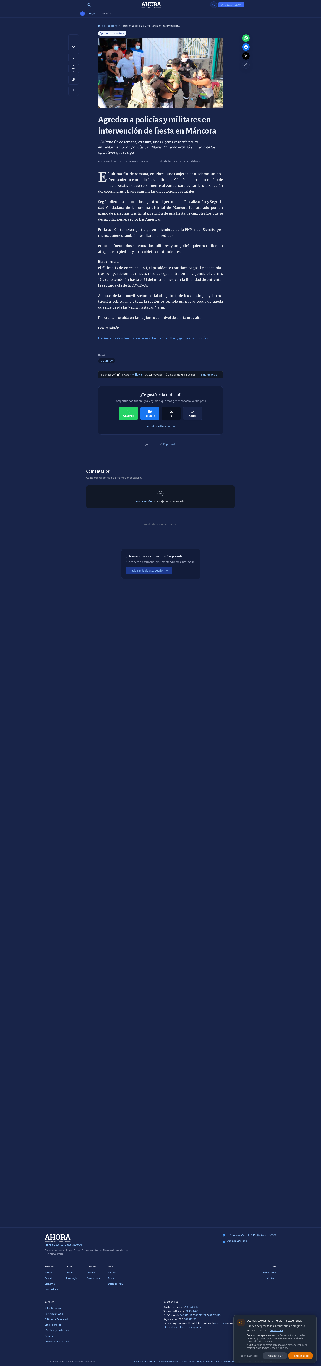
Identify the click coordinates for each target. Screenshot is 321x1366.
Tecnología (71, 1278)
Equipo (200, 1361)
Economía (50, 1283)
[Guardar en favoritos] (73, 57)
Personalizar (275, 1355)
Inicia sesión (144, 501)
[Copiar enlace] (246, 65)
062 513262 (200, 1315)
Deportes (49, 1278)
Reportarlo (169, 444)
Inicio (101, 25)
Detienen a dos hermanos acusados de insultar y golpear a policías (153, 338)
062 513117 (186, 1315)
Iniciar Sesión (269, 1272)
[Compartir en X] (246, 56)
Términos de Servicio (168, 1361)
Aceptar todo (301, 1355)
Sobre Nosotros (53, 1308)
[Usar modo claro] (213, 4)
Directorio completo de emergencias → (183, 1327)
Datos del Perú (115, 1283)
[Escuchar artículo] (73, 80)
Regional (93, 13)
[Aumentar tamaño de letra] (73, 38)
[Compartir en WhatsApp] (246, 38)
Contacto (271, 1278)
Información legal (232, 1361)
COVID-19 (106, 360)
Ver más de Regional (158, 426)
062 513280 (190, 1319)
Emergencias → (210, 374)
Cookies (49, 1336)
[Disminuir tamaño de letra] (73, 47)
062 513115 (214, 1315)
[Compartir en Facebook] (246, 47)
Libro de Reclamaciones (57, 1341)
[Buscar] (89, 5)
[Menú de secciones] (80, 5)
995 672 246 (191, 1307)
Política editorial (214, 1361)
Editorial (91, 1272)
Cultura (69, 1272)
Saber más (276, 1330)
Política (48, 1272)
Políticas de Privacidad (56, 1319)
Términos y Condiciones (57, 1330)
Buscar (111, 1278)
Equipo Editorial (53, 1324)
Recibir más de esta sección (147, 570)
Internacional (51, 1289)
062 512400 (220, 1323)
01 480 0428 (192, 1311)
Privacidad (150, 1361)
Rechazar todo (249, 1355)
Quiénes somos (187, 1361)
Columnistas (93, 1278)
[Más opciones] (73, 91)
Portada (112, 1272)
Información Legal (54, 1313)
